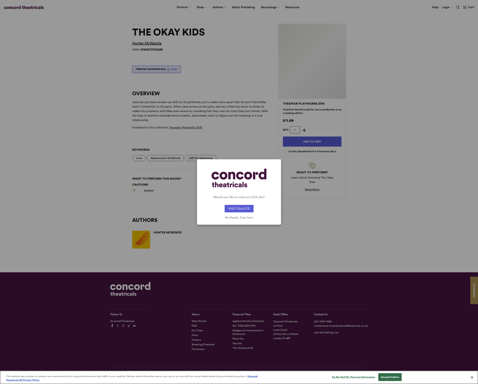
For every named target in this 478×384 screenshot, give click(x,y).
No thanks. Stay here (239, 217)
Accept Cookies (390, 377)
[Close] (472, 377)
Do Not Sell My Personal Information (353, 377)
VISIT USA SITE (239, 208)
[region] (239, 377)
